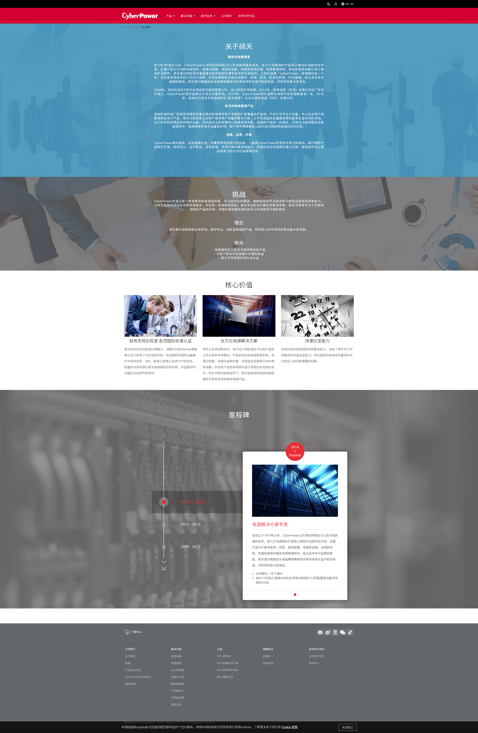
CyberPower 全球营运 (138, 676)
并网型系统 (177, 697)
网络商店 (268, 663)
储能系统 (176, 704)
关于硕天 (130, 656)
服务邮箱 (130, 683)
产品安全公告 (133, 670)
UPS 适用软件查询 (227, 670)
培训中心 (314, 663)
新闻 (127, 663)
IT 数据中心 (177, 690)
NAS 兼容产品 (225, 676)
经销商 (267, 656)
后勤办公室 (177, 676)
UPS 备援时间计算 (227, 663)
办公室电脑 (177, 670)
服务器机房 (177, 683)
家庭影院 (176, 663)
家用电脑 (176, 656)
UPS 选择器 (223, 656)
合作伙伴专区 (317, 656)
